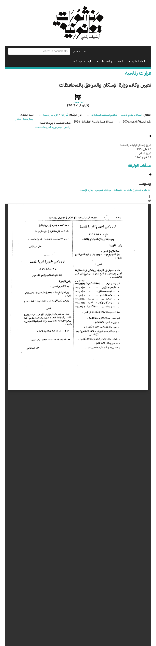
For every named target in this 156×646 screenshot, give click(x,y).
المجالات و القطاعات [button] (111, 61)
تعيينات (118, 190)
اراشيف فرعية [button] (83, 61)
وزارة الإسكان (86, 190)
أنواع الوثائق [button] (138, 61)
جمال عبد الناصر (25, 119)
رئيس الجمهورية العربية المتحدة (53, 127)
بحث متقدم (79, 51)
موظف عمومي (103, 190)
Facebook (149, 196)
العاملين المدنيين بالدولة (137, 190)
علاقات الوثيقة (139, 165)
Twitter (149, 201)
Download (78, 102)
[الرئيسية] (78, 23)
